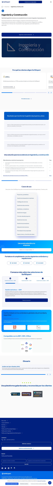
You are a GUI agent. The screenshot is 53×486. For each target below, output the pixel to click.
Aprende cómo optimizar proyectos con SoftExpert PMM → (15, 175)
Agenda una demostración (25, 34)
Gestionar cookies (24, 483)
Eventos (3, 424)
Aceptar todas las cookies (11, 483)
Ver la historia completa (8, 86)
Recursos (4, 420)
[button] (7, 92)
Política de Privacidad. (7, 455)
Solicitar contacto (26, 443)
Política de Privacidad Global (9, 429)
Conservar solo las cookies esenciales (39, 483)
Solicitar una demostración (25, 448)
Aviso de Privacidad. (41, 480)
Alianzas (3, 426)
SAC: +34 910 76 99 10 (9, 439)
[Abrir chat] (49, 482)
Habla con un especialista (25, 249)
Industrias (7, 6)
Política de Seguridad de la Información (11, 433)
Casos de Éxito (5, 422)
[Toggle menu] (50, 1)
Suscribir (26, 464)
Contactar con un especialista (30, 2)
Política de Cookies (6, 431)
